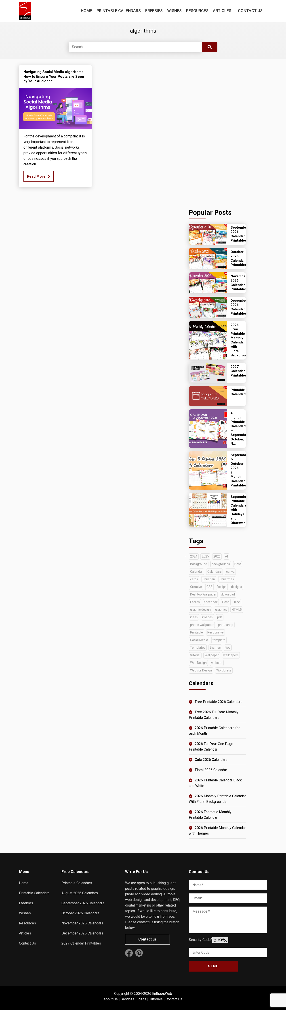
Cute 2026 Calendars (211, 760)
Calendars (214, 571)
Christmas (226, 579)
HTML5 (237, 609)
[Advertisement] (217, 132)
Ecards (195, 602)
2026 (217, 556)
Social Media (199, 640)
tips (227, 647)
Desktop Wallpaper (203, 594)
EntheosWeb (162, 993)
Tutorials (156, 999)
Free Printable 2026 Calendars (218, 702)
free (237, 602)
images (207, 617)
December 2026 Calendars (82, 933)
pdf (219, 617)
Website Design (201, 670)
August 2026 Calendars (79, 893)
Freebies (154, 10)
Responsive (215, 632)
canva (230, 571)
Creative (196, 587)
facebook (211, 602)
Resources (197, 10)
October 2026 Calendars (80, 913)
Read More (36, 176)
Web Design (198, 663)
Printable (196, 632)
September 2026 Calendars (82, 903)
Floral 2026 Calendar (211, 770)
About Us (110, 999)
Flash (225, 602)
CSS (209, 587)
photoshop (225, 625)
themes (215, 647)
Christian (208, 579)
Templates (197, 647)
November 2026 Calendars (82, 923)
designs (236, 587)
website (216, 663)
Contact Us (250, 10)
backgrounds (221, 564)
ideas (194, 617)
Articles (222, 10)
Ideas (141, 999)
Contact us (147, 939)
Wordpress (223, 670)
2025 (205, 556)
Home (86, 10)
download (228, 594)
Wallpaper (212, 655)
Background (198, 564)
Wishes (174, 10)
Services (128, 999)
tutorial (195, 655)
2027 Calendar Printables (81, 943)
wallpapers (231, 655)
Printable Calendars (119, 10)
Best (237, 564)
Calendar (196, 571)
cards (194, 579)
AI (226, 556)
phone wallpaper (202, 625)
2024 (193, 556)
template (218, 640)
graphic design (200, 609)
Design (222, 587)
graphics (221, 609)
